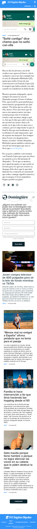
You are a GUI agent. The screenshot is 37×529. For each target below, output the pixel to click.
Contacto (3, 522)
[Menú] (35, 2)
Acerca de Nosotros (11, 522)
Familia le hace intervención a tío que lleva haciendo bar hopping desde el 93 (17, 396)
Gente (4, 35)
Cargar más (18, 501)
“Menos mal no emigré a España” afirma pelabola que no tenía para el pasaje (18, 337)
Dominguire (27, 6)
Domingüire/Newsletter (22, 522)
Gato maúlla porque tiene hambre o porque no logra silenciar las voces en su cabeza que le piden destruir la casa (18, 460)
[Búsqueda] (35, 6)
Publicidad (33, 522)
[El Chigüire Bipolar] (13, 2)
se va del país (16, 148)
